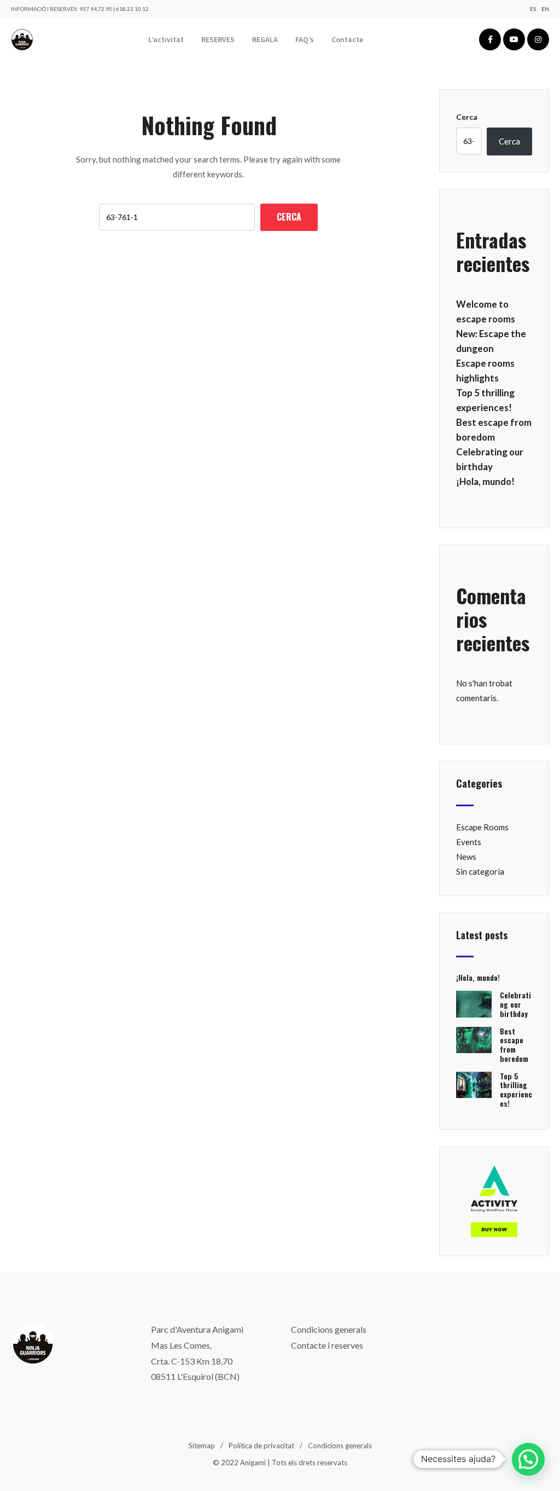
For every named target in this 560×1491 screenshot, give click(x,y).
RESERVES (218, 39)
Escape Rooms (482, 827)
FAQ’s (304, 39)
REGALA (265, 39)
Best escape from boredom (514, 1044)
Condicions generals (328, 1329)
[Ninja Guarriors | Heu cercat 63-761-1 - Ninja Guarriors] (22, 39)
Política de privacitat (261, 1445)
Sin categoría (480, 871)
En (545, 8)
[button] (528, 1459)
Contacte (347, 39)
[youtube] (514, 39)
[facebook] (490, 39)
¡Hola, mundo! (485, 481)
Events (468, 842)
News (466, 857)
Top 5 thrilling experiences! (516, 1089)
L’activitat (166, 39)
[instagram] (538, 39)
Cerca (466, 117)
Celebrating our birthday (515, 1004)
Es (533, 8)
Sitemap (202, 1445)
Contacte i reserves (327, 1345)
